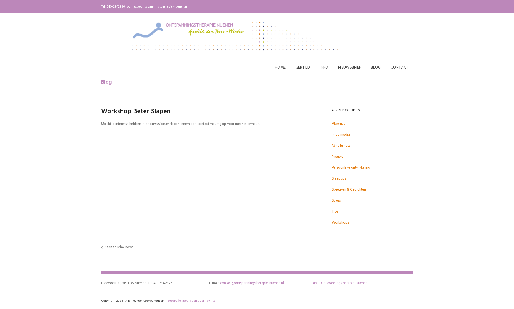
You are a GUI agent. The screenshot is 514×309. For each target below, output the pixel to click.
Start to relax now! (117, 247)
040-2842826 (116, 6)
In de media (341, 134)
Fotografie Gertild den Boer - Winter (191, 301)
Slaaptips (339, 178)
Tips (335, 211)
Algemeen (339, 123)
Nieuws (337, 156)
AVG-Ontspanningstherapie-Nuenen (340, 283)
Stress (336, 200)
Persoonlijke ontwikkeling (351, 167)
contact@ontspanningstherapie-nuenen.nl (157, 6)
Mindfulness (341, 145)
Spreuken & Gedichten (349, 189)
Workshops (340, 222)
